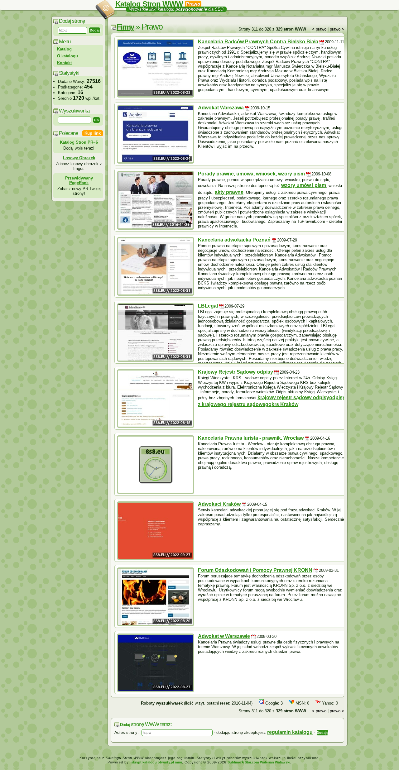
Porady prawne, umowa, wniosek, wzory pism (251, 173)
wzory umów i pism (303, 185)
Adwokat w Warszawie (224, 636)
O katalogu (67, 56)
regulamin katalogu (290, 732)
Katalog (64, 49)
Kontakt (64, 62)
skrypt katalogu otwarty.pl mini (156, 762)
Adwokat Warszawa (221, 107)
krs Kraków (285, 404)
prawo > (337, 29)
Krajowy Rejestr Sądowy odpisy (235, 372)
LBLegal (208, 305)
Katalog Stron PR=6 (79, 142)
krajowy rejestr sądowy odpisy (293, 397)
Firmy (125, 27)
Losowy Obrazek (79, 157)
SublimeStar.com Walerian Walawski (259, 762)
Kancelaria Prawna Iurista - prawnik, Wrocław (251, 438)
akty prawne (229, 192)
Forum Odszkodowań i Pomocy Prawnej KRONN (255, 570)
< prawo (319, 29)
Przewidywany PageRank (79, 180)
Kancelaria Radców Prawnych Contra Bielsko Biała (258, 41)
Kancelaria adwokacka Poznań (234, 239)
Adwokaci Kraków (219, 504)
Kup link (92, 133)
